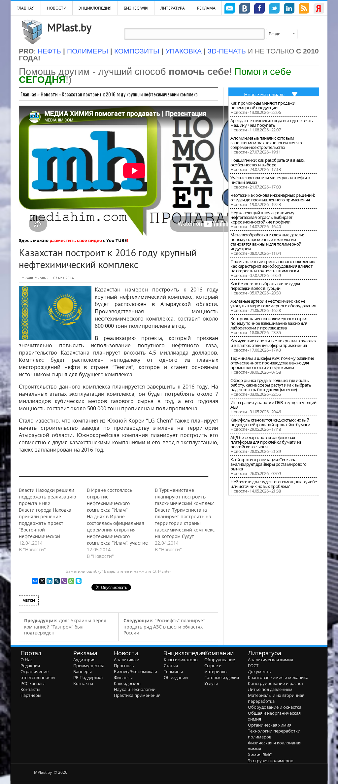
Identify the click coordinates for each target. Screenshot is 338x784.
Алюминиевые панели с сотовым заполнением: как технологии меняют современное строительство (267, 142)
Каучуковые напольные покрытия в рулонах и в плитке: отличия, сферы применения (273, 343)
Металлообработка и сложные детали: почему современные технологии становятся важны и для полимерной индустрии (267, 242)
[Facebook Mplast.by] (259, 9)
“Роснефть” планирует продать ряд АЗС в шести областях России (164, 626)
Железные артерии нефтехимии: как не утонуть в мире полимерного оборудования (273, 303)
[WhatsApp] (71, 581)
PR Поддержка (88, 677)
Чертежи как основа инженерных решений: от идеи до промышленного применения (272, 197)
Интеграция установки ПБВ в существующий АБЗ (273, 404)
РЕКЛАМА (206, 8)
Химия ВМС (260, 755)
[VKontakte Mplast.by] (244, 9)
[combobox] (281, 34)
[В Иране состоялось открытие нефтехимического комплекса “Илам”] (121, 523)
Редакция (30, 665)
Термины (173, 671)
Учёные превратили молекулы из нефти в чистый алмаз (270, 180)
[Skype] (79, 581)
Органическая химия (269, 725)
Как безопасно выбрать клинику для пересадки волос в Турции (265, 286)
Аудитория (84, 660)
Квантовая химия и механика (278, 677)
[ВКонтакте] (35, 581)
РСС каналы (32, 683)
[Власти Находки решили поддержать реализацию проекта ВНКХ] (53, 520)
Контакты (30, 689)
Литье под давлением (270, 689)
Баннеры (82, 671)
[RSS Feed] (304, 9)
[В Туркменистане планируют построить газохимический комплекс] (189, 520)
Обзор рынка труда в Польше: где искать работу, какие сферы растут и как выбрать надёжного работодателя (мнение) (270, 384)
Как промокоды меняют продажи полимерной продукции (262, 105)
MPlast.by (69, 27)
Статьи (171, 665)
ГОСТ (253, 665)
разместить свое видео (76, 240)
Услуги (211, 683)
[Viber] (64, 581)
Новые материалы (265, 94)
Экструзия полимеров (270, 761)
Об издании (176, 677)
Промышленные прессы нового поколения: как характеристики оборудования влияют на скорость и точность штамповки (272, 266)
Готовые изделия (221, 677)
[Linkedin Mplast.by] (289, 9)
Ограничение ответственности (37, 674)
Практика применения (137, 695)
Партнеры (30, 695)
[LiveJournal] (57, 581)
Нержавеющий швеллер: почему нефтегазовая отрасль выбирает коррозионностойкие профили (262, 217)
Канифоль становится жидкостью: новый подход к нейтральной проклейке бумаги (270, 422)
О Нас (26, 660)
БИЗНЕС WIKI (136, 8)
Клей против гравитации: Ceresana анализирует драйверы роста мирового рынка (268, 464)
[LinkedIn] (49, 581)
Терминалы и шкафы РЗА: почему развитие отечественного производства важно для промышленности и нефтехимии (272, 362)
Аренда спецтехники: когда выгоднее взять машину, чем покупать (271, 123)
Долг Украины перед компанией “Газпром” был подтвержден (65, 626)
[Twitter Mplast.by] (274, 9)
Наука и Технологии (134, 689)
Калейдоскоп (127, 683)
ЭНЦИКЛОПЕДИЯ (95, 8)
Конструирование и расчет (275, 683)
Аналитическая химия (270, 660)
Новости (56, 8)
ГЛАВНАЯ (26, 8)
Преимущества (88, 665)
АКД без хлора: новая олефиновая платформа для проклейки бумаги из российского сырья (265, 442)
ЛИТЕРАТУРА (172, 8)
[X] (42, 581)
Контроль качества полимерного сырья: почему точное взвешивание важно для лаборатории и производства (269, 323)
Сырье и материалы (215, 668)
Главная (28, 94)
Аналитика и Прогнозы (126, 662)
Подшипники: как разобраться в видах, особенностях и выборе (267, 162)
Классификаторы (181, 660)
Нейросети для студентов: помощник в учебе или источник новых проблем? (273, 484)
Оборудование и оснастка (274, 707)
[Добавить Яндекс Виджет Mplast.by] (319, 9)
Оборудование (219, 660)
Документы (260, 671)
